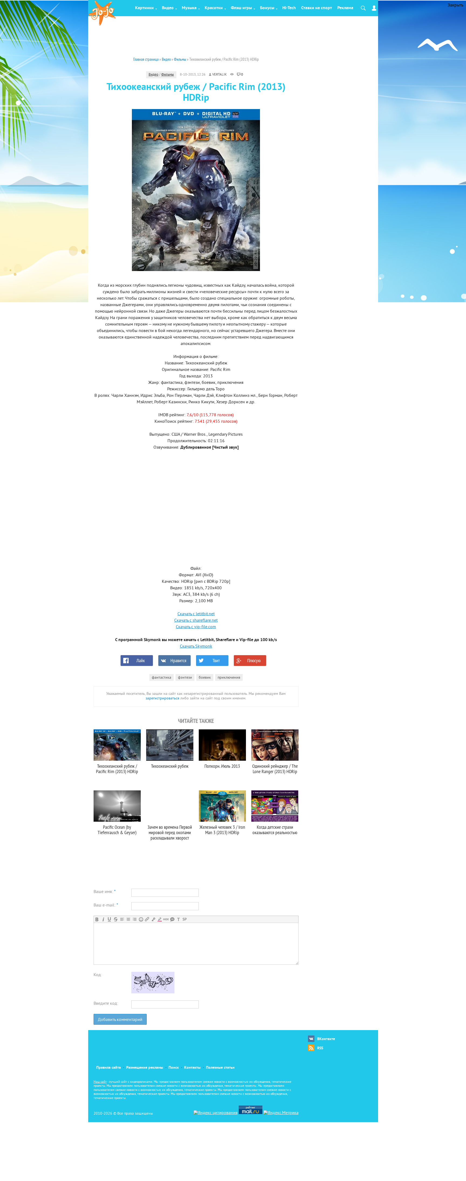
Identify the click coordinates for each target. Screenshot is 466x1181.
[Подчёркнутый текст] (109, 919)
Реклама (345, 8)
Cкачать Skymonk (196, 646)
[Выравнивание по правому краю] (134, 919)
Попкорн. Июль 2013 (222, 766)
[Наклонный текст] (103, 919)
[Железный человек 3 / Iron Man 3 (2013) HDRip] (222, 806)
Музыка (189, 8)
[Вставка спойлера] (184, 919)
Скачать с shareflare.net (196, 620)
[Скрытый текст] (166, 919)
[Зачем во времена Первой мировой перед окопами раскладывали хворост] (169, 806)
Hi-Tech (289, 8)
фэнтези (185, 677)
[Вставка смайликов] (141, 919)
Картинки (144, 8)
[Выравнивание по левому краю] (122, 919)
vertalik (219, 75)
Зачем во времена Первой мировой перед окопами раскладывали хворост (170, 832)
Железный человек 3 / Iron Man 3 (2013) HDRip (222, 829)
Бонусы (267, 8)
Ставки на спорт (316, 8)
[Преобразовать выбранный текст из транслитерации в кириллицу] (178, 919)
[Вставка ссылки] (147, 919)
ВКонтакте (326, 1039)
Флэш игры (241, 8)
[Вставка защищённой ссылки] (153, 919)
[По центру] (128, 919)
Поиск (174, 1067)
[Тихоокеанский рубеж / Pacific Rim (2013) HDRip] (117, 745)
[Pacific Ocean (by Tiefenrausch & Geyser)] (117, 806)
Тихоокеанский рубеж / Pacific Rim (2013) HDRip (117, 768)
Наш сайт (100, 1082)
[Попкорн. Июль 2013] (222, 745)
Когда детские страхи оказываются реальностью (274, 829)
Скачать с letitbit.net (196, 614)
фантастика (161, 677)
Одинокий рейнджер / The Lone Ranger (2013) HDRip (275, 768)
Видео (168, 8)
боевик (205, 677)
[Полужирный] (97, 919)
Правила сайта (108, 1067)
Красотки (214, 8)
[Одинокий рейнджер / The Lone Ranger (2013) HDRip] (275, 745)
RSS (320, 1048)
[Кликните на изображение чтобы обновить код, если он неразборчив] (152, 992)
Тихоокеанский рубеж (170, 766)
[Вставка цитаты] (172, 919)
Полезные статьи (220, 1067)
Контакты (192, 1067)
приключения (229, 677)
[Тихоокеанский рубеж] (169, 745)
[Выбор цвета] (159, 919)
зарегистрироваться (162, 698)
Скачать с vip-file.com (196, 627)
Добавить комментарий (120, 1020)
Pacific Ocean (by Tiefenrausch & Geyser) (117, 829)
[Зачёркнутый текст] (115, 919)
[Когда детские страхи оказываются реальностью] (275, 806)
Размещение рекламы (144, 1067)
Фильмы (167, 75)
